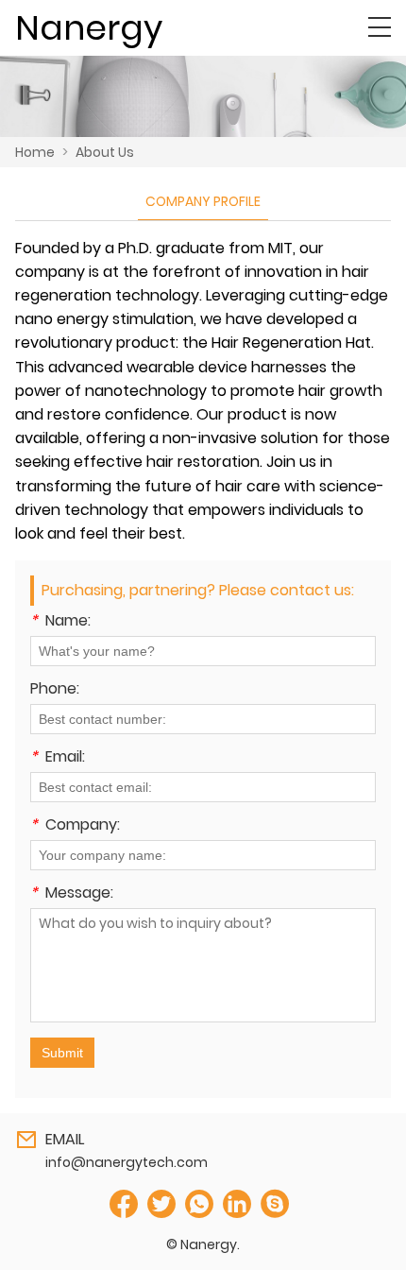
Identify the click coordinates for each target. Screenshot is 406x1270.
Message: (71, 894)
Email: (57, 758)
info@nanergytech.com (126, 1162)
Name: (60, 622)
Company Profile (203, 201)
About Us (105, 152)
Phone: (54, 690)
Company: (75, 826)
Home (35, 152)
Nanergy (88, 28)
